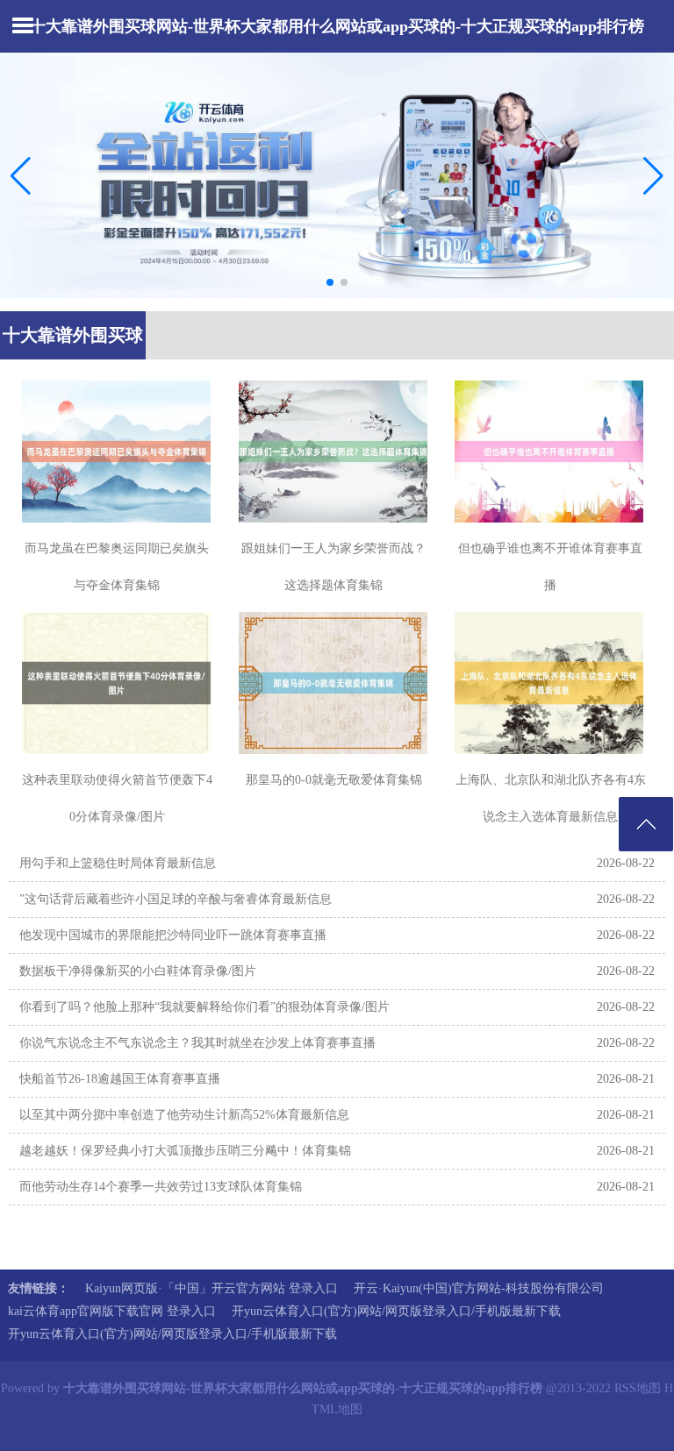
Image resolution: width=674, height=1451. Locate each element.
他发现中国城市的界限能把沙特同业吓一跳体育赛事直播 (172, 935)
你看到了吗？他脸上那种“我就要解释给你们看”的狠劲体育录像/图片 (204, 1007)
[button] (653, 175)
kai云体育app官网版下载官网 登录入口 (112, 1311)
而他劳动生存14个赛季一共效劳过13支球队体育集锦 (160, 1186)
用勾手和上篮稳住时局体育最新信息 (117, 863)
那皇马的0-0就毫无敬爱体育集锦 (334, 779)
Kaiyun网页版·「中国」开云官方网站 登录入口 (211, 1288)
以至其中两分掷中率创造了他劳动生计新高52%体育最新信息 (184, 1114)
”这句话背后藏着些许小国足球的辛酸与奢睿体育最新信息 (175, 899)
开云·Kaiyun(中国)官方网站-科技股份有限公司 (479, 1288)
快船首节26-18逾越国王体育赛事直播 (119, 1078)
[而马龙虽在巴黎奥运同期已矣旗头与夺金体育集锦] (117, 452)
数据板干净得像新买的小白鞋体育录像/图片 (137, 971)
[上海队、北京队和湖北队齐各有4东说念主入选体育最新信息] (550, 683)
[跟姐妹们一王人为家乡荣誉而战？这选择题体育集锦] (334, 452)
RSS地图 (637, 1388)
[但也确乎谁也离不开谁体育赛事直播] (550, 452)
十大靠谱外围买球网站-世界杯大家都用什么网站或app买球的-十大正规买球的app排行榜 (337, 26)
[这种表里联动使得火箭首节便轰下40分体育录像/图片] (117, 683)
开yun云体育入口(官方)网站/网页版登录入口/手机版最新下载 (396, 1311)
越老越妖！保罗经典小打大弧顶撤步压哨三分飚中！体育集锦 (185, 1150)
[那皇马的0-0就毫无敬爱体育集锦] (334, 683)
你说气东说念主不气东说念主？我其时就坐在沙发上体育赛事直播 (197, 1042)
